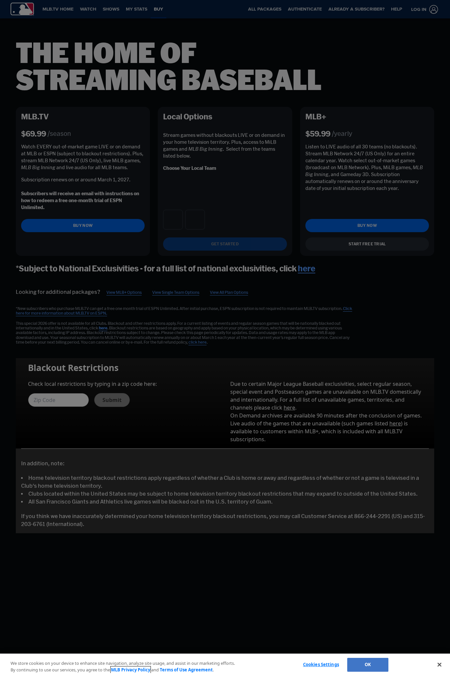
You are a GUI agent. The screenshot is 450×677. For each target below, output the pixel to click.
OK (368, 664)
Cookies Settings (321, 664)
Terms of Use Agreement (186, 670)
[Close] (439, 664)
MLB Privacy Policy (130, 670)
